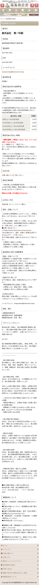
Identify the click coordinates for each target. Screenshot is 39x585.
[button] (2, 5)
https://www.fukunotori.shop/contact (17, 230)
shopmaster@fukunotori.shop (13, 72)
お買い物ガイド (7, 175)
